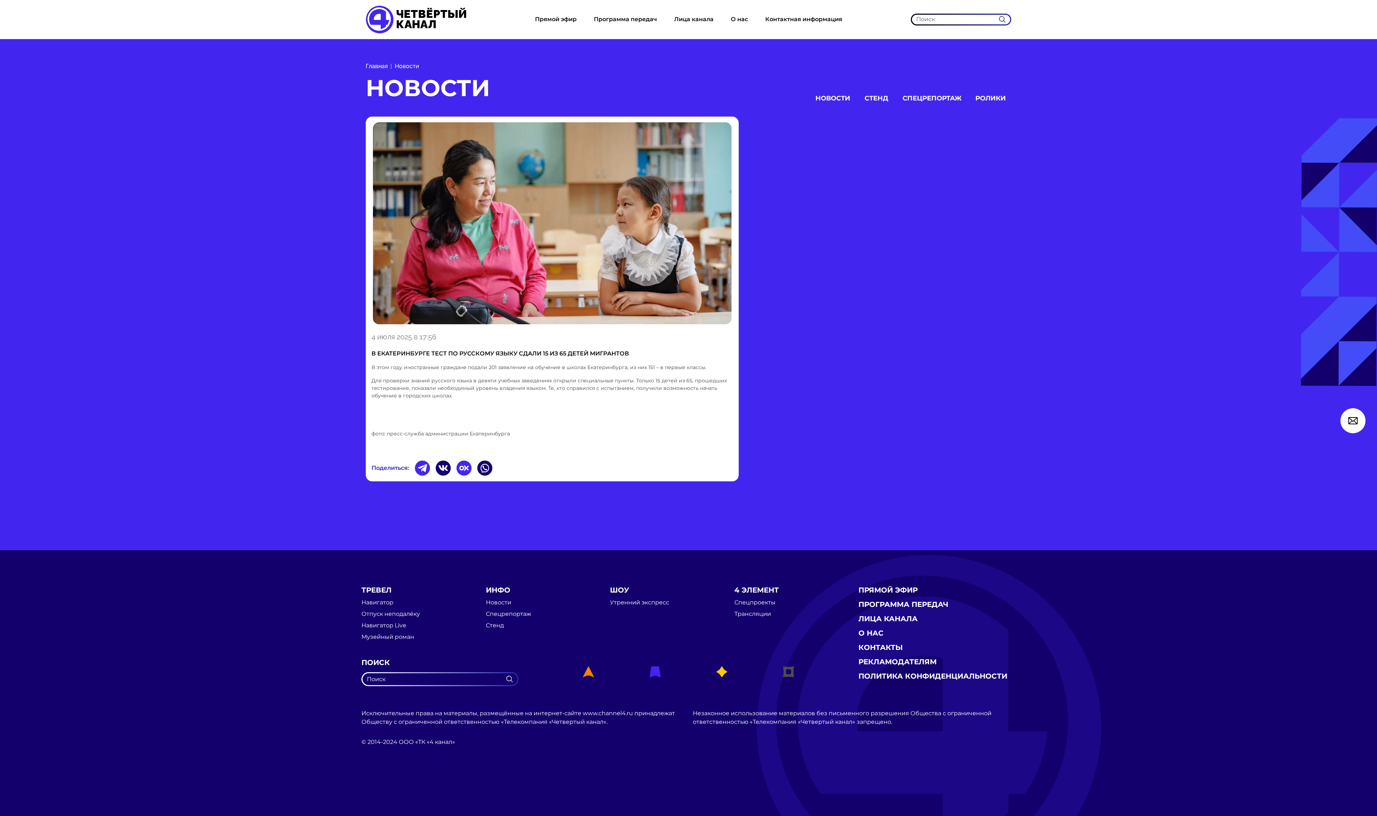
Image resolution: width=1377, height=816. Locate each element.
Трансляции (752, 614)
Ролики (990, 98)
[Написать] (1353, 420)
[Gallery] (552, 223)
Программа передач (625, 19)
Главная (377, 66)
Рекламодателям (897, 661)
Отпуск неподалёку (390, 614)
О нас (739, 19)
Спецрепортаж (932, 98)
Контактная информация (803, 19)
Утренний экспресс (639, 602)
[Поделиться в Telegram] (422, 468)
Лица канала (694, 19)
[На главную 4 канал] (416, 19)
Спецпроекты (755, 602)
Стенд (876, 98)
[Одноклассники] (464, 468)
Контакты (880, 647)
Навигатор (377, 602)
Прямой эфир (556, 19)
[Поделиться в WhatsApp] (484, 468)
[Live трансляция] (377, 782)
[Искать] (1002, 19)
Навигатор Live (383, 625)
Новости (407, 66)
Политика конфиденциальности (932, 676)
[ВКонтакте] (443, 468)
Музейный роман (387, 637)
